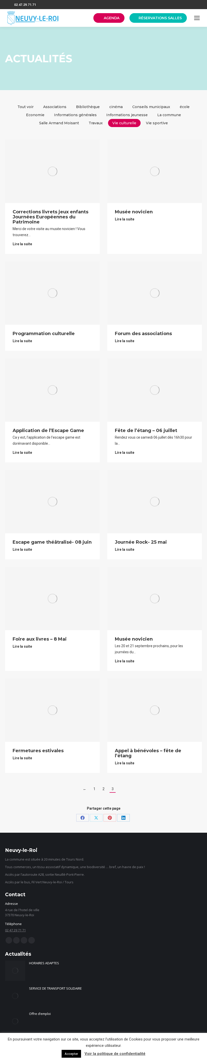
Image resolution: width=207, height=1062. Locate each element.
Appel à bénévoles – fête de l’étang (148, 753)
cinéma (116, 107)
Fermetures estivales (38, 750)
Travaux (96, 123)
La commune (169, 115)
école (185, 107)
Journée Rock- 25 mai (141, 542)
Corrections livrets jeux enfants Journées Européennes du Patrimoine (50, 217)
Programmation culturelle (44, 333)
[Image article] (15, 971)
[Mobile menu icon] (197, 18)
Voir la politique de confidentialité (115, 1053)
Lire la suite (22, 244)
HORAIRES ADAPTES (44, 963)
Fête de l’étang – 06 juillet (146, 430)
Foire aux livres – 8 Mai (40, 639)
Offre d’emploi (40, 1013)
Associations (54, 107)
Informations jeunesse (127, 115)
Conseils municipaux (151, 107)
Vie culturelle (124, 123)
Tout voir (25, 107)
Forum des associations (143, 333)
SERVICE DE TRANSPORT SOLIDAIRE (55, 988)
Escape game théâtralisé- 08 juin (52, 542)
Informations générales (75, 115)
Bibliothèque (88, 107)
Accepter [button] (71, 1054)
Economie (35, 115)
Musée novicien (134, 212)
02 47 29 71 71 (15, 930)
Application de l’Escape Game (48, 430)
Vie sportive (157, 123)
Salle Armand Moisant (59, 123)
